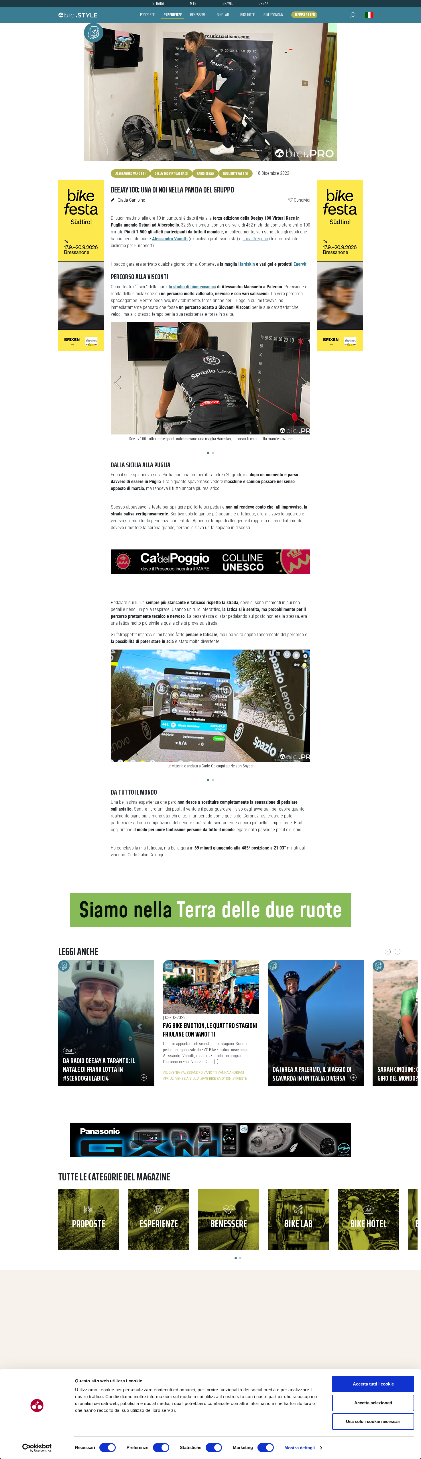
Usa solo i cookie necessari (373, 1421)
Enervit (300, 264)
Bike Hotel (248, 14)
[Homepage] (77, 14)
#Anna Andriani (231, 1072)
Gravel (70, 1051)
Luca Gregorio (255, 238)
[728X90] (210, 561)
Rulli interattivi (235, 173)
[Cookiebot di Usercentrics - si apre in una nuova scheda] (37, 1448)
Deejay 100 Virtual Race (171, 173)
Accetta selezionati (373, 1402)
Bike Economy (273, 14)
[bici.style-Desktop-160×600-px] (81, 265)
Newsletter (305, 14)
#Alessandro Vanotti (199, 1072)
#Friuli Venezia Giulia (181, 1078)
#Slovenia (171, 1072)
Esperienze (173, 14)
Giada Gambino (131, 200)
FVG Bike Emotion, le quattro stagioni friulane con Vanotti (210, 1030)
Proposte (147, 14)
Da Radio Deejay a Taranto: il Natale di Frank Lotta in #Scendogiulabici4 (99, 1069)
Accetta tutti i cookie (373, 1383)
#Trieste (239, 1078)
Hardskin (246, 264)
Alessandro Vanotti (130, 173)
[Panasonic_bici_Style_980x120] (210, 1139)
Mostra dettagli (299, 1447)
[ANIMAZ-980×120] (210, 909)
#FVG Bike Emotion (215, 1078)
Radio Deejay (205, 173)
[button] (353, 14)
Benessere (197, 14)
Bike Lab (223, 14)
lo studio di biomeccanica (192, 286)
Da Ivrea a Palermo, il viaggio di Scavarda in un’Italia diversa (312, 1073)
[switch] (161, 1447)
